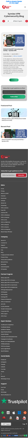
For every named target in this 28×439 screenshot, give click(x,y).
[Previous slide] (3, 21)
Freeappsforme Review (7, 339)
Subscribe (14, 97)
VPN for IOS (4, 219)
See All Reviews (5, 351)
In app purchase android (7, 254)
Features (3, 195)
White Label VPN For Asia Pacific (9, 284)
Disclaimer (3, 264)
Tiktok (2, 371)
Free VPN (3, 210)
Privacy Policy (4, 257)
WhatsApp (3, 392)
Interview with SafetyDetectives (9, 336)
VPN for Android (5, 217)
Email (2, 389)
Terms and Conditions (6, 259)
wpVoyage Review (5, 348)
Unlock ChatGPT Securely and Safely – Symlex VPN (13, 49)
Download (3, 198)
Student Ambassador (6, 308)
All (8, 21)
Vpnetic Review (5, 334)
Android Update (5, 266)
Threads (3, 364)
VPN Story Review (5, 346)
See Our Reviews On (6, 395)
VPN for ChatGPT (17, 56)
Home (2, 188)
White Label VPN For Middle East (9, 287)
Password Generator (6, 299)
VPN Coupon (4, 313)
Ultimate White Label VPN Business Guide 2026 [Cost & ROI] (14, 119)
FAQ (2, 250)
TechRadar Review (5, 327)
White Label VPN (5, 277)
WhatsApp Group (5, 378)
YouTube (3, 369)
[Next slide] (26, 21)
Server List (3, 203)
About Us (3, 240)
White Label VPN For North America (10, 282)
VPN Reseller (4, 292)
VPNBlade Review (5, 343)
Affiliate (3, 200)
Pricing (2, 191)
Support (3, 245)
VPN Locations (4, 207)
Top (23, 424)
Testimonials (4, 247)
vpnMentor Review (5, 329)
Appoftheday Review (6, 331)
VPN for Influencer (5, 229)
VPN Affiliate (4, 294)
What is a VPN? (5, 193)
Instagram (3, 362)
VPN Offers (4, 316)
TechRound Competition (7, 324)
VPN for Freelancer (5, 301)
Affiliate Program (17, 21)
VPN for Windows (5, 215)
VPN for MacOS (5, 224)
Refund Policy (4, 261)
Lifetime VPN (4, 212)
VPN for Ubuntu (5, 226)
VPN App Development (6, 289)
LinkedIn (3, 366)
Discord (3, 376)
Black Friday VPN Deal (6, 231)
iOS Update (4, 269)
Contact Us (4, 242)
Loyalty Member (5, 306)
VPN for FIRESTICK (5, 222)
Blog (2, 252)
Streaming (3, 205)
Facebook (3, 359)
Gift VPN (3, 304)
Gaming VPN (4, 296)
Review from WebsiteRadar (8, 341)
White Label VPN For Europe (8, 280)
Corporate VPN (5, 311)
